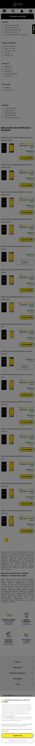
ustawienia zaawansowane (18, 741)
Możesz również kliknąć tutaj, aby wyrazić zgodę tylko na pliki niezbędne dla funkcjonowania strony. (17, 724)
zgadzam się (17, 735)
